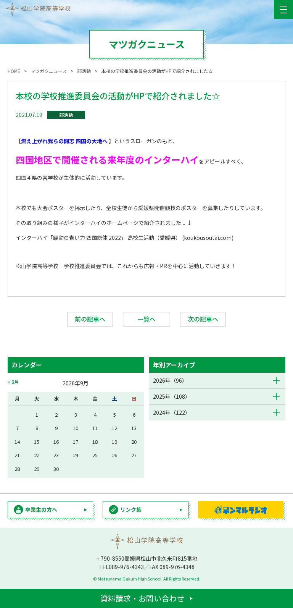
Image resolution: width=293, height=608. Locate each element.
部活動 (66, 115)
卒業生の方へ (41, 509)
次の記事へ (203, 318)
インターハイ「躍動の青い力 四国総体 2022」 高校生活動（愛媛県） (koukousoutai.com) (124, 237)
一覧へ (146, 318)
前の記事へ (90, 318)
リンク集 (131, 509)
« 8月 (13, 381)
